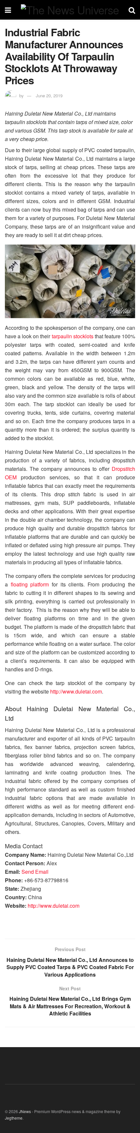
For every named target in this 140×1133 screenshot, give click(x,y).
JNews (25, 1111)
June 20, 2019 (49, 95)
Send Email (35, 871)
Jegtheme (13, 1118)
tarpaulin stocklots (72, 336)
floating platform (30, 584)
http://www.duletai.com (76, 691)
